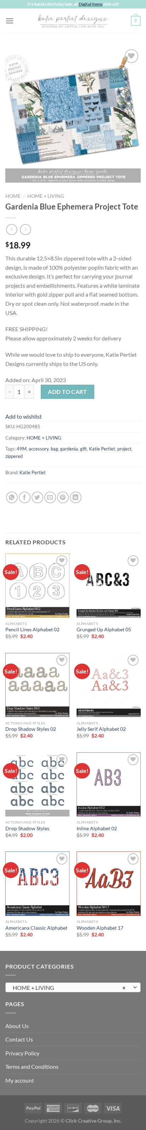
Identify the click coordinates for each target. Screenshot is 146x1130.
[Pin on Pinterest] (63, 497)
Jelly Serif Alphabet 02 (101, 729)
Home (13, 196)
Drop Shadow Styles (27, 828)
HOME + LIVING (45, 196)
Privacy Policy (22, 1053)
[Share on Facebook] (24, 497)
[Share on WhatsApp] (12, 497)
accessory (39, 449)
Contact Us (19, 1039)
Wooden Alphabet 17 (100, 928)
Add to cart (67, 391)
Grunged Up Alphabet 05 (104, 629)
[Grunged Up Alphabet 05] (109, 585)
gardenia (69, 449)
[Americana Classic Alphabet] (37, 883)
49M (22, 449)
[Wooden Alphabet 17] (109, 883)
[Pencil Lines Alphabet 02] (37, 585)
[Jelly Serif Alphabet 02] (109, 685)
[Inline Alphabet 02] (109, 784)
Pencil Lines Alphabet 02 (32, 629)
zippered (14, 456)
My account (19, 1080)
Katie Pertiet (102, 449)
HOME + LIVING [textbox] (69, 987)
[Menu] (9, 20)
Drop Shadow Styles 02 (30, 729)
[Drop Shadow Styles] (37, 784)
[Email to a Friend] (50, 497)
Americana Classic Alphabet (36, 928)
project (124, 449)
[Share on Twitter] (37, 497)
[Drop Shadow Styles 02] (37, 685)
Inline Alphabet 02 (97, 828)
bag (54, 449)
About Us (17, 1025)
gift (83, 449)
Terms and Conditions (31, 1066)
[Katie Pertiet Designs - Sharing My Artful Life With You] (73, 21)
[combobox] (73, 987)
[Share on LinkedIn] (76, 497)
